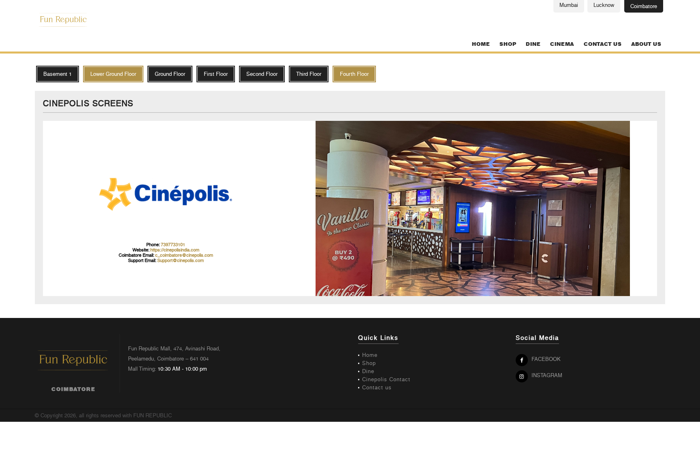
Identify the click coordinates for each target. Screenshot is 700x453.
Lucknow (603, 5)
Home (481, 44)
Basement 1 (57, 74)
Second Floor (261, 74)
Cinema (562, 44)
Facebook (545, 359)
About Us (646, 44)
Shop (507, 44)
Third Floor (308, 74)
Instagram (546, 375)
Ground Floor (170, 74)
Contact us (602, 44)
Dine (533, 44)
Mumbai (568, 5)
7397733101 (173, 244)
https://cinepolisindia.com (174, 250)
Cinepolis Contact (386, 379)
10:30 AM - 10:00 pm (182, 369)
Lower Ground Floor (113, 74)
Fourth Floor (354, 74)
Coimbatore (643, 6)
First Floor (216, 74)
